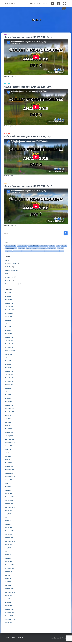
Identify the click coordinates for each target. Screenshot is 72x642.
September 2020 (10, 476)
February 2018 (9, 565)
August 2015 (8, 622)
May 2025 (8, 327)
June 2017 (8, 575)
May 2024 (8, 361)
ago (12, 76)
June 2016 (8, 599)
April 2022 (8, 425)
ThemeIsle (65, 638)
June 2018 (8, 551)
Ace (6, 260)
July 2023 (8, 388)
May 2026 (8, 293)
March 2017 (8, 585)
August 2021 (8, 446)
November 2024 (9, 347)
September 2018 (10, 541)
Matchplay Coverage (11, 270)
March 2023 (8, 401)
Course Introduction (11, 263)
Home (7, 637)
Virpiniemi (8, 250)
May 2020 (8, 486)
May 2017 (8, 578)
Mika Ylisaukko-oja (11, 248)
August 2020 (8, 480)
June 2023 (8, 391)
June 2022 (8, 422)
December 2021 (9, 439)
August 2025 (8, 316)
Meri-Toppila (21, 248)
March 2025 (8, 333)
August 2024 (8, 354)
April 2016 (8, 602)
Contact (45, 3)
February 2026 (9, 303)
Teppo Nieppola (33, 245)
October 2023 (9, 384)
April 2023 (8, 398)
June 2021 (8, 452)
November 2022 (9, 412)
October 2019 (9, 503)
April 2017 (8, 582)
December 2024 (9, 344)
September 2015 (10, 619)
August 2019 (8, 510)
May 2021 (8, 456)
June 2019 (8, 517)
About (39, 3)
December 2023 (9, 378)
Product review (9, 277)
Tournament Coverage (11, 284)
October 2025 (9, 313)
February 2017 (9, 588)
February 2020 (9, 497)
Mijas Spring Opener (31, 248)
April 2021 (8, 459)
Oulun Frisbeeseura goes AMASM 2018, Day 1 (28, 186)
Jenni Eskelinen (42, 248)
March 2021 (8, 463)
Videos (32, 3)
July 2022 (8, 418)
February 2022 (9, 432)
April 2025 (8, 330)
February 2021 (9, 466)
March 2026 (8, 299)
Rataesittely (56, 250)
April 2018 (8, 558)
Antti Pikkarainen (10, 245)
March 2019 (8, 527)
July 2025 (8, 320)
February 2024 (9, 371)
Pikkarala (64, 245)
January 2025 (9, 340)
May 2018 (8, 554)
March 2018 (8, 561)
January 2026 (9, 306)
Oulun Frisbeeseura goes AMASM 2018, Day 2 (28, 136)
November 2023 (9, 381)
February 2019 (9, 531)
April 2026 (8, 296)
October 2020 (9, 473)
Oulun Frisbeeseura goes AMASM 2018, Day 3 (28, 86)
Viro (58, 245)
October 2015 (9, 616)
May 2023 (8, 395)
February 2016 (9, 609)
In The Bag (52, 245)
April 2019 (8, 524)
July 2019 (8, 514)
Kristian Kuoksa (44, 245)
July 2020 (8, 483)
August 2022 (8, 415)
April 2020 (8, 490)
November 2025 (9, 310)
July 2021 (8, 449)
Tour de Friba (51, 248)
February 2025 (9, 337)
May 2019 (8, 520)
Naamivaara (60, 248)
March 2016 (8, 605)
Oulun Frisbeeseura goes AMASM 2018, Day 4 (28, 37)
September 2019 (10, 507)
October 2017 (9, 571)
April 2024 (8, 364)
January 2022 (9, 435)
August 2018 (8, 544)
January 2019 (9, 534)
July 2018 (8, 548)
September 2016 (10, 592)
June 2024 (8, 357)
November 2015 (9, 612)
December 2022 (9, 408)
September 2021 (10, 442)
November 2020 (9, 469)
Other (6, 273)
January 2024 (9, 374)
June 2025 (8, 323)
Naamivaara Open (22, 245)
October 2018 (9, 537)
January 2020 (9, 500)
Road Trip (7, 34)
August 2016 (8, 595)
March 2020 (8, 493)
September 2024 (10, 350)
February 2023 (9, 405)
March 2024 (8, 367)
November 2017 (9, 568)
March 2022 (8, 429)
